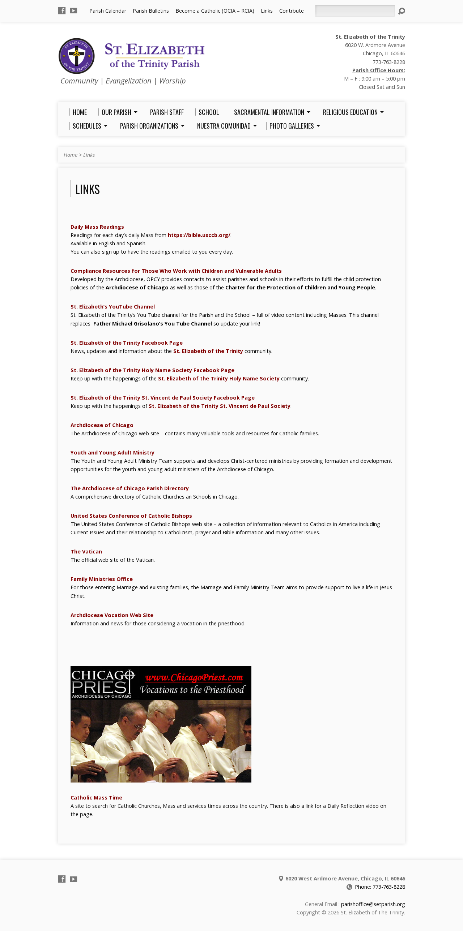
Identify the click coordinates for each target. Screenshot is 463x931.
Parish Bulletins (151, 10)
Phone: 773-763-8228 (380, 886)
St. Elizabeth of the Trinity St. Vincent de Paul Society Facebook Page (163, 397)
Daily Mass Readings (97, 226)
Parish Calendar (107, 10)
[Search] (401, 11)
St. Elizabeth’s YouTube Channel (113, 306)
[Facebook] (61, 10)
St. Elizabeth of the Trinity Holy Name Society (219, 378)
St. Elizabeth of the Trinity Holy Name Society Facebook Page (152, 370)
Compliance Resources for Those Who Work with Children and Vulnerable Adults (176, 270)
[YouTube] (73, 10)
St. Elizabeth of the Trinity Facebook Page (127, 342)
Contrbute (291, 10)
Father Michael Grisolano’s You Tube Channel (152, 323)
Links (267, 10)
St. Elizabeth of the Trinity (208, 351)
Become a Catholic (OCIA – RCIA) (214, 10)
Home (70, 154)
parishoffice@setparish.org (373, 904)
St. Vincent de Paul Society (255, 405)
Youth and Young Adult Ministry (112, 452)
